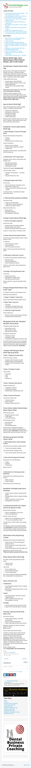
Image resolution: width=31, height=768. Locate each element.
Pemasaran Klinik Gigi (9, 709)
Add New (25, 662)
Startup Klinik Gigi (8, 706)
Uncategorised (12, 652)
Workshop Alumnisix (9, 713)
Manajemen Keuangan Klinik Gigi (11, 712)
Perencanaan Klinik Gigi (9, 705)
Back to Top (26, 765)
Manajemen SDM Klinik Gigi (10, 707)
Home (5, 700)
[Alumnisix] (15, 692)
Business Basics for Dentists (11, 703)
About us (6, 702)
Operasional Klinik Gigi (9, 710)
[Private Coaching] (15, 738)
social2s (8, 677)
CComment (20, 671)
